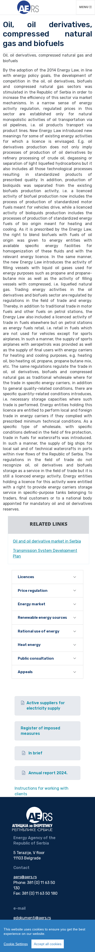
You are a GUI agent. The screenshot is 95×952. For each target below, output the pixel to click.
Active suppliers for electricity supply (46, 706)
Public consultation (36, 658)
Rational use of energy (38, 631)
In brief (35, 753)
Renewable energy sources (42, 617)
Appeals (25, 672)
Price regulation (33, 590)
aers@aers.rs (25, 877)
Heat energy (29, 645)
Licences (26, 577)
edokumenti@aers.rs (32, 918)
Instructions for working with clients (41, 791)
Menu (87, 7)
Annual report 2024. (47, 773)
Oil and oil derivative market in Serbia (47, 541)
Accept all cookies (47, 944)
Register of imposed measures (40, 731)
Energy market (31, 604)
